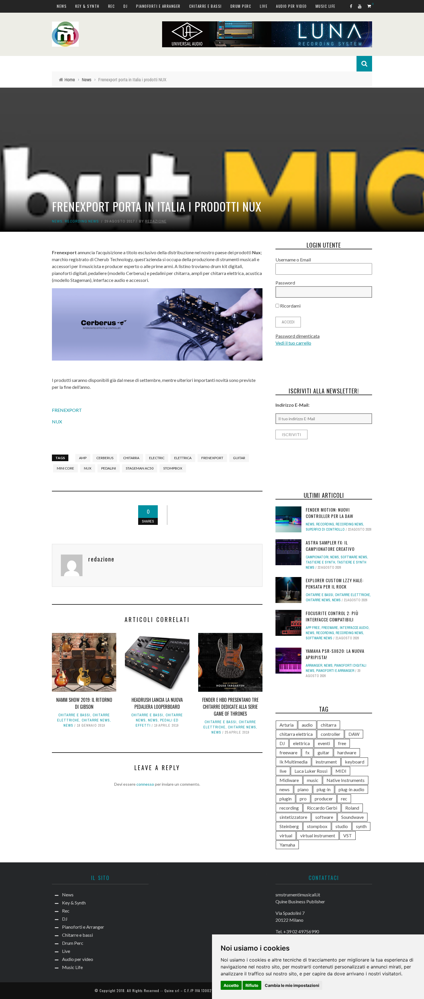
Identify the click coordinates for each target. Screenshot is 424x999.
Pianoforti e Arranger (158, 6)
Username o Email (293, 259)
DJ (125, 6)
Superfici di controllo (325, 529)
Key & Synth (87, 6)
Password (285, 282)
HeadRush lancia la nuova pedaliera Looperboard (157, 703)
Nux (87, 468)
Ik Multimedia (293, 761)
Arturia (286, 724)
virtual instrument (317, 835)
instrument (326, 761)
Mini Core (65, 468)
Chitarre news (96, 720)
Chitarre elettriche (352, 595)
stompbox (172, 468)
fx (307, 752)
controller (330, 734)
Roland (352, 807)
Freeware (330, 627)
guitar (239, 458)
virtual (285, 835)
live (282, 771)
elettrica (183, 458)
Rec (111, 6)
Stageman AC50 (139, 468)
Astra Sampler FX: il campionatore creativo (330, 545)
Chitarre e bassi (205, 6)
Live (263, 6)
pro (303, 798)
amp (83, 458)
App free (313, 627)
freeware (288, 752)
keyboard (354, 761)
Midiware (289, 780)
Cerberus (104, 458)
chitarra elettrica (296, 734)
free (342, 743)
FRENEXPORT (67, 410)
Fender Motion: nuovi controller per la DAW (329, 512)
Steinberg (289, 826)
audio (307, 724)
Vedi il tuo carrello (293, 343)
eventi (324, 743)
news (284, 789)
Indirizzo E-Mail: (292, 405)
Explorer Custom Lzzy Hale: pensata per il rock (334, 583)
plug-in (324, 789)
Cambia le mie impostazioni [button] (292, 985)
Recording (325, 524)
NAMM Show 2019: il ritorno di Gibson (84, 703)
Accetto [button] (231, 985)
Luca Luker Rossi (310, 771)
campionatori (317, 557)
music (312, 780)
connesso (145, 784)
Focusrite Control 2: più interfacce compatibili (332, 616)
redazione (155, 221)
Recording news (82, 221)
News (62, 6)
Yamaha (287, 844)
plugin (285, 798)
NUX (57, 421)
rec (344, 798)
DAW (353, 734)
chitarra (131, 458)
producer (324, 798)
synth (361, 826)
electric (156, 458)
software (324, 817)
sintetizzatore (293, 817)
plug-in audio (351, 789)
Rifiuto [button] (251, 985)
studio (341, 826)
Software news (354, 557)
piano (303, 789)
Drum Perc (241, 6)
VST (347, 835)
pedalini (108, 468)
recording (289, 807)
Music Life (325, 6)
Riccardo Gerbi (322, 807)
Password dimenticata (297, 336)
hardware (346, 752)
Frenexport (212, 458)
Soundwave (352, 817)
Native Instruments (346, 780)
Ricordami (290, 305)
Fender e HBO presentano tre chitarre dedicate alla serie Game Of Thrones (230, 706)
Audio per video (291, 6)
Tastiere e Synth (320, 562)
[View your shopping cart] (369, 5)
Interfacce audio (354, 627)
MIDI (340, 771)
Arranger (314, 665)
